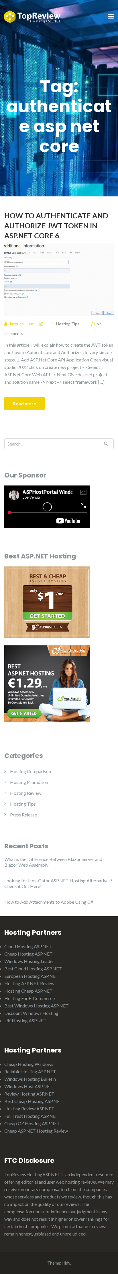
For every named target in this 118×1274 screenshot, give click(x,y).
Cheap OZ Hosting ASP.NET (32, 1123)
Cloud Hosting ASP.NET (28, 946)
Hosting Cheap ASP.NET (28, 990)
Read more (24, 403)
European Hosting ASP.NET (31, 976)
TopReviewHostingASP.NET (32, 1174)
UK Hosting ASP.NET (25, 1020)
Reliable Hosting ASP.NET (30, 1071)
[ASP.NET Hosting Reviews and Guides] (32, 16)
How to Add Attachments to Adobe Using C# (48, 902)
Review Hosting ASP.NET (29, 1093)
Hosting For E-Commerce (29, 998)
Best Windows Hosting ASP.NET (36, 1005)
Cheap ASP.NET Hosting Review (36, 1130)
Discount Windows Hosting (31, 1013)
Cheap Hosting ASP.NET (28, 953)
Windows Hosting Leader (29, 961)
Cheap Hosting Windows (28, 1064)
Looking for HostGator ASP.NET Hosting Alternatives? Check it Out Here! (58, 883)
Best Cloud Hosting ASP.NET (33, 968)
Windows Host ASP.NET (28, 1086)
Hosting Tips (67, 323)
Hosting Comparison (30, 771)
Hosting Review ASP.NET (29, 1108)
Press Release (23, 814)
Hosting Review (25, 793)
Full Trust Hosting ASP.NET (31, 1116)
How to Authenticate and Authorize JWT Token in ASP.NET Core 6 (56, 225)
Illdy (66, 1262)
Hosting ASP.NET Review (29, 983)
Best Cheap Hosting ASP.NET (33, 1101)
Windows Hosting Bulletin (30, 1079)
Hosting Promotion (29, 782)
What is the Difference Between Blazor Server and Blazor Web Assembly (53, 861)
